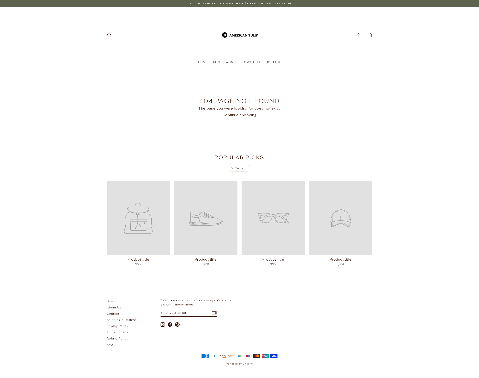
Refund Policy (117, 338)
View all (239, 168)
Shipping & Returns (122, 320)
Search (112, 301)
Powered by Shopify (239, 363)
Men (216, 62)
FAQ (110, 344)
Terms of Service (120, 332)
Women (232, 62)
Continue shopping (239, 115)
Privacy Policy (118, 326)
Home (203, 62)
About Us (251, 62)
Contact (273, 62)
